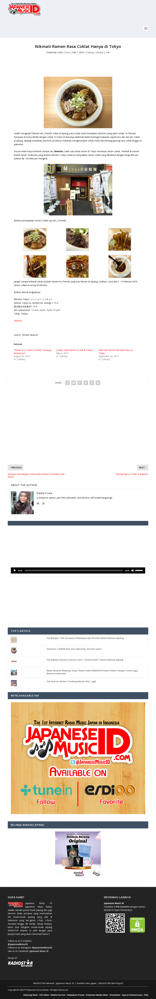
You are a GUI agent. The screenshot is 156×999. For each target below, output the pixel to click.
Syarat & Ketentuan (132, 995)
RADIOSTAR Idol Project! (111, 983)
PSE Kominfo (123, 906)
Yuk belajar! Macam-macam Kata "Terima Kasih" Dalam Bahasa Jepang (85, 659)
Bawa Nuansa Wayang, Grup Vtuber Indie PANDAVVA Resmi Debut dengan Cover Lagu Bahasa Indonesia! (92, 672)
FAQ (146, 995)
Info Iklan (44, 995)
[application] (78, 570)
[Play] (14, 570)
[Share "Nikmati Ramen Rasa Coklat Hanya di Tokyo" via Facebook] (67, 383)
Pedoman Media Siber (97, 995)
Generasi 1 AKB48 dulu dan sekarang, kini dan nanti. (74, 648)
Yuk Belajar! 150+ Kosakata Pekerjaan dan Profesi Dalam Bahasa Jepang (85, 638)
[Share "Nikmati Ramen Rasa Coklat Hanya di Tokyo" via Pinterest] (92, 383)
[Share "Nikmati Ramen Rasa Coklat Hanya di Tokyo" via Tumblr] (86, 383)
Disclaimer (115, 995)
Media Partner (58, 995)
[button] (35, 240)
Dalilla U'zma (63, 52)
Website (18, 320)
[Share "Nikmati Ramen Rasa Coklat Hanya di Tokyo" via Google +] (80, 383)
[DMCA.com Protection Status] (137, 931)
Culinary (90, 52)
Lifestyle (99, 52)
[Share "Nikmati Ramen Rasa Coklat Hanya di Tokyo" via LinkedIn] (98, 383)
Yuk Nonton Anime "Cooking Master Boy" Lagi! (71, 681)
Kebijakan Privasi (75, 995)
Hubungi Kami (30, 995)
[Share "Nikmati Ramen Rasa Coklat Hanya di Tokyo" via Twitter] (74, 383)
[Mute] (132, 570)
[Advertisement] (63, 29)
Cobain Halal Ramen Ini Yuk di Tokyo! (74, 350)
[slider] (139, 570)
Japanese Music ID (65, 983)
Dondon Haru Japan (86, 983)
